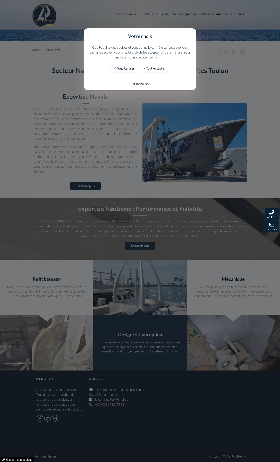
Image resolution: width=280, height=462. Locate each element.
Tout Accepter (155, 68)
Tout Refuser (125, 68)
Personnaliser (140, 84)
